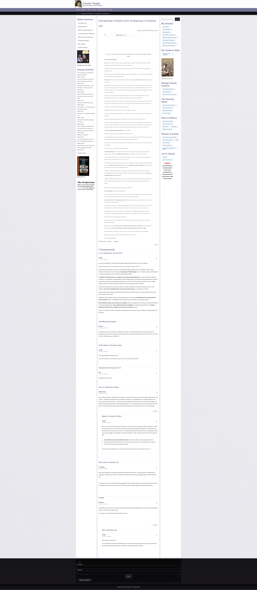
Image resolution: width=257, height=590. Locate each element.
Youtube (135, 211)
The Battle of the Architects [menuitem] (165, 54)
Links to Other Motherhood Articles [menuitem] (169, 148)
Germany (110, 241)
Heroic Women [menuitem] (165, 32)
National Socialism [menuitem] (166, 111)
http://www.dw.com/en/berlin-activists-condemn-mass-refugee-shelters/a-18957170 (120, 266)
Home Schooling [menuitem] (166, 146)
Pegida (101, 498)
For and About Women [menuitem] (168, 140)
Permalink (128, 258)
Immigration (116, 241)
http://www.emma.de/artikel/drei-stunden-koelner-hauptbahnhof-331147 (134, 449)
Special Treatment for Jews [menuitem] (168, 43)
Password (79, 570)
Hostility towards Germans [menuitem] (168, 105)
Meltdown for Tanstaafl (82, 135)
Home (77, 13)
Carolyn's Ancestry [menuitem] (166, 160)
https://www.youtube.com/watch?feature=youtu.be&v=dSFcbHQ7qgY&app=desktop (118, 358)
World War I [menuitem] (164, 127)
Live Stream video (108, 59)
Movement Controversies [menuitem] (167, 46)
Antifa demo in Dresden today (110, 345)
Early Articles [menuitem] (166, 27)
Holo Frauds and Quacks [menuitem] (167, 35)
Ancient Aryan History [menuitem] (168, 121)
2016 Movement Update (107, 321)
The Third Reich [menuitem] (165, 30)
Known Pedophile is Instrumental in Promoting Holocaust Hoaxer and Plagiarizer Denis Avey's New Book (85, 128)
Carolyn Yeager (91, 3)
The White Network (81, 153)
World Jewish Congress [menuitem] (167, 40)
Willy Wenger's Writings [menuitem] (167, 89)
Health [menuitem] (177, 140)
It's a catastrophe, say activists (110, 253)
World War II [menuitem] (174, 126)
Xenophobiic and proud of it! (110, 368)
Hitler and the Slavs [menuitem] (167, 129)
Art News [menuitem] (165, 157)
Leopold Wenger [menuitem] (165, 92)
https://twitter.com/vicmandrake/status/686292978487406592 (113, 513)
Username (79, 564)
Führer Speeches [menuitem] (167, 113)
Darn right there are (109, 530)
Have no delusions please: (109, 387)
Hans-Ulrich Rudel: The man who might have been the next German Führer (85, 96)
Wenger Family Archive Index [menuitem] (169, 94)
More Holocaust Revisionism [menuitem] (168, 38)
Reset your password (85, 580)
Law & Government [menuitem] (166, 108)
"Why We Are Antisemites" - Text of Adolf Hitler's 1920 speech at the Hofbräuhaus (85, 88)
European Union (103, 241)
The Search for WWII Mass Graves (85, 102)
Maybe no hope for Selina (112, 416)
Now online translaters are (109, 462)
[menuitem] (78, 10)
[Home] (78, 4)
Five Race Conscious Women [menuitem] (170, 137)
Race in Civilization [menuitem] (166, 124)
